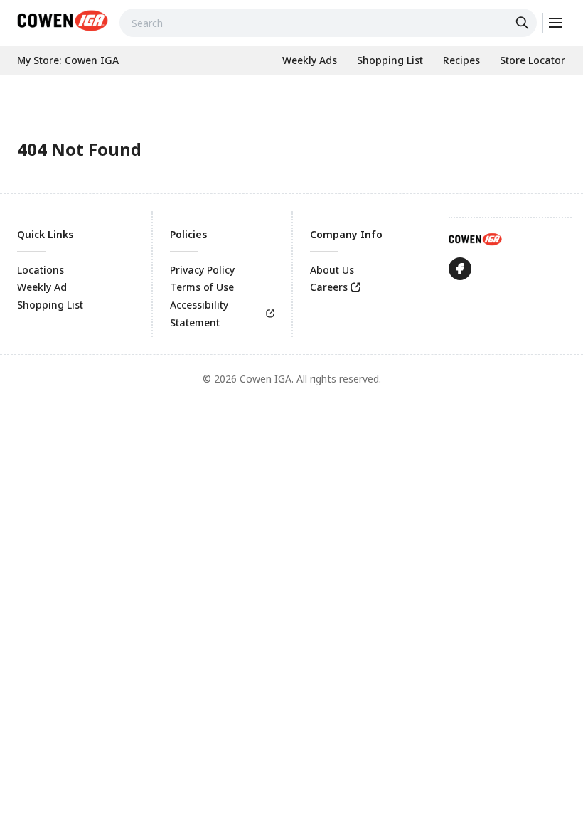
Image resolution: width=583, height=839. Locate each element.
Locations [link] (40, 270)
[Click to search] (524, 23)
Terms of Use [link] (202, 287)
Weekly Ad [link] (42, 287)
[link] (62, 20)
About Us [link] (332, 270)
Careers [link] (329, 287)
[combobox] (328, 23)
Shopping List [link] (50, 304)
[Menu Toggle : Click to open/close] (554, 23)
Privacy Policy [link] (202, 270)
